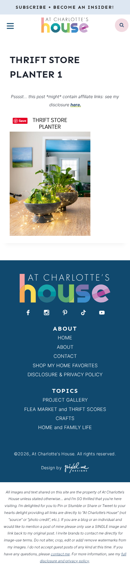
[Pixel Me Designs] (75, 467)
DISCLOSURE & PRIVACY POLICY (65, 374)
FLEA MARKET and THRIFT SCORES (65, 409)
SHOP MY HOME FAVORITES (65, 365)
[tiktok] (83, 312)
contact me (60, 554)
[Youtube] (101, 312)
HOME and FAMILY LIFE (65, 427)
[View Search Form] (121, 25)
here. (75, 104)
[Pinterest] (65, 312)
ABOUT (65, 347)
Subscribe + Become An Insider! (65, 7)
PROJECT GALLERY (65, 400)
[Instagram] (46, 312)
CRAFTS (65, 418)
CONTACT (65, 356)
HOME (65, 338)
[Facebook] (28, 312)
